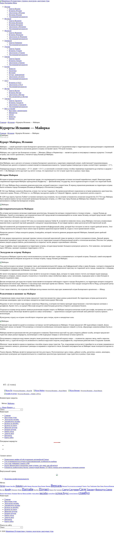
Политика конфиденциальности (16, 479)
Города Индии (14, 91)
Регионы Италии (15, 15)
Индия (6, 89)
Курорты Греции (15, 61)
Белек (39, 486)
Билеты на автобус (11, 423)
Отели (11, 115)
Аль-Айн (12, 486)
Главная (3, 122)
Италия (7, 7)
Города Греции (14, 59)
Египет (7, 67)
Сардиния (74, 489)
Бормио (43, 486)
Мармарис (14, 489)
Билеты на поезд (10, 425)
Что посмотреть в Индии (18, 97)
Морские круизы (10, 427)
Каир (98, 486)
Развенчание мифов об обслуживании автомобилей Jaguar (26, 459)
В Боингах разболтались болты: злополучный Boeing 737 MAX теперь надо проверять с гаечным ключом (44, 467)
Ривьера (51, 489)
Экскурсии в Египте (16, 77)
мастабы (44, 493)
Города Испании (15, 21)
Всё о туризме (9, 109)
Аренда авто (9, 433)
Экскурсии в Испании (17, 27)
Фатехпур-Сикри (103, 489)
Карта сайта (8, 437)
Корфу (8, 489)
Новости (12, 69)
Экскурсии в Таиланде (17, 105)
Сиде (82, 489)
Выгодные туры (10, 417)
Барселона (35, 486)
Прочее (11, 119)
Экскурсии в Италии (17, 13)
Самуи (65, 489)
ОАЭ (6, 81)
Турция (7, 47)
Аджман (7, 486)
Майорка (11, 403)
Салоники (59, 489)
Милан (19, 489)
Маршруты (13, 113)
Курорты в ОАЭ (15, 83)
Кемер (102, 486)
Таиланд (7, 99)
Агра (2, 485)
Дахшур (84, 486)
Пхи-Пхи (36, 489)
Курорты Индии (15, 93)
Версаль (56, 485)
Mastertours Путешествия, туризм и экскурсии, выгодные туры (29, 531)
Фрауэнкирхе (8, 493)
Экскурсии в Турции (17, 53)
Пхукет (44, 489)
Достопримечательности (18, 17)
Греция (7, 57)
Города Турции (14, 49)
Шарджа (20, 493)
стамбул (84, 493)
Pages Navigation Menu (8, 3)
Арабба (25, 486)
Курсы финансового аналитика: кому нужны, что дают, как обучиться (31, 465)
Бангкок (29, 486)
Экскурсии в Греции (17, 63)
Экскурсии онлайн (11, 419)
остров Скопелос (73, 493)
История (12, 73)
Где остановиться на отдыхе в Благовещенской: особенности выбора (30, 461)
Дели (88, 486)
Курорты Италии (15, 11)
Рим (55, 489)
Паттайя (27, 489)
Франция (7, 31)
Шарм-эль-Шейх (27, 493)
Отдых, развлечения (16, 75)
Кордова (2, 489)
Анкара (19, 485)
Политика (12, 71)
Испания (7, 19)
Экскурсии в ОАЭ (16, 85)
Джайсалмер (93, 486)
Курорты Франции (16, 35)
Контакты (8, 435)
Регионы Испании (16, 23)
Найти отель (9, 431)
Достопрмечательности (18, 87)
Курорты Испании (16, 25)
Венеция (48, 486)
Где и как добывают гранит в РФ (17, 463)
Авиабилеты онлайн (12, 421)
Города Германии (15, 43)
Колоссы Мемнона (109, 486)
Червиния (14, 493)
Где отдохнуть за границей (74, 486)
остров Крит (51, 493)
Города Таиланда (15, 101)
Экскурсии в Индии (16, 95)
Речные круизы (10, 429)
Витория (64, 486)
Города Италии (14, 9)
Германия (8, 41)
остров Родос (62, 493)
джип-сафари (35, 493)
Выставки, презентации (18, 111)
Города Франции (15, 33)
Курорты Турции (15, 51)
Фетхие (2, 493)
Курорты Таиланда (16, 103)
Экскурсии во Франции (18, 37)
